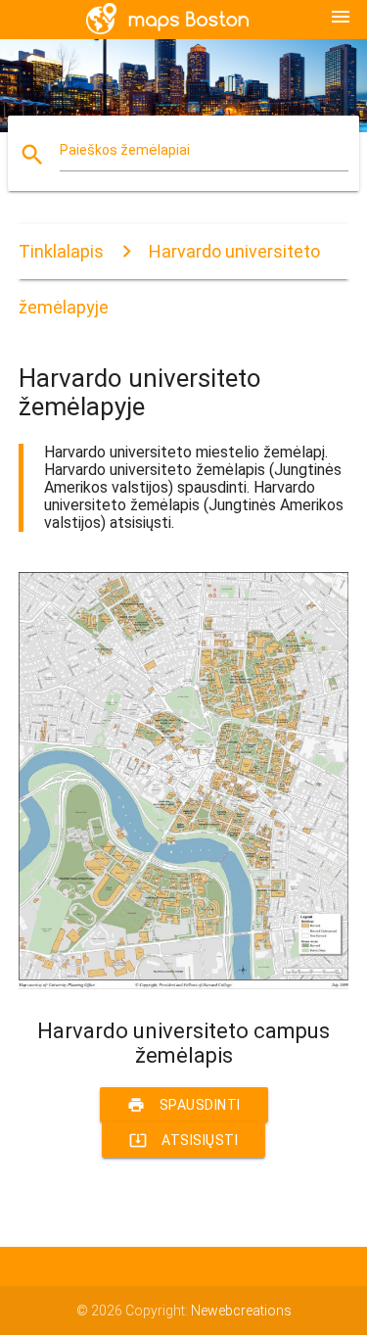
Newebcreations (241, 1310)
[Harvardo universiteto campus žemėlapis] (184, 984)
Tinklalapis (61, 251)
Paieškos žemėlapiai (125, 150)
